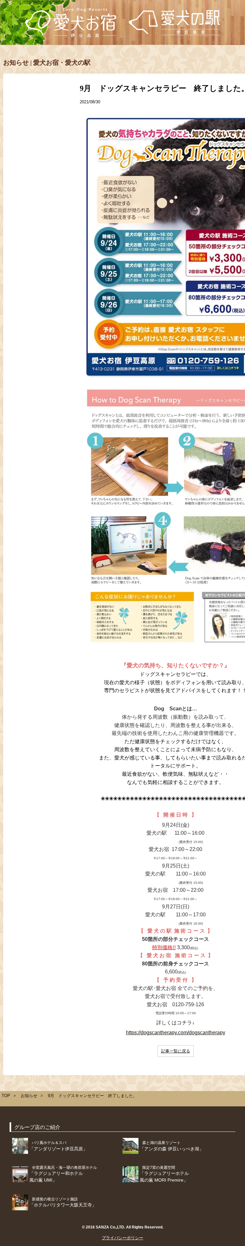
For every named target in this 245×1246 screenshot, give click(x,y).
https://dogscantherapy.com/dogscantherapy (175, 1032)
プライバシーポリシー (122, 1237)
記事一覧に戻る (175, 1051)
